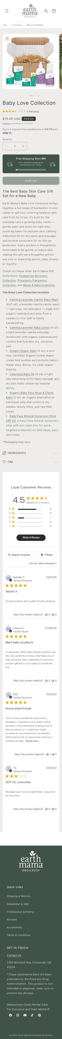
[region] (30, 509)
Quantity (7, 139)
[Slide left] (23, 96)
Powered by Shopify (42, 1035)
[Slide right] (38, 96)
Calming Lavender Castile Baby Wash (34, 299)
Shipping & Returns (18, 896)
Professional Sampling (20, 911)
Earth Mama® (25, 1035)
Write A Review (31, 537)
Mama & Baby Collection (39, 285)
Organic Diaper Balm (23, 350)
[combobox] (43, 563)
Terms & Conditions (18, 935)
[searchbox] (21, 555)
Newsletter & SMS (18, 904)
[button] (7, 11)
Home (5, 25)
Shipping (7, 123)
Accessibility (14, 927)
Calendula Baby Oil (22, 374)
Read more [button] (32, 740)
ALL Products (17, 25)
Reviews (12, 919)
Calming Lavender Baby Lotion (30, 327)
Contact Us (14, 955)
